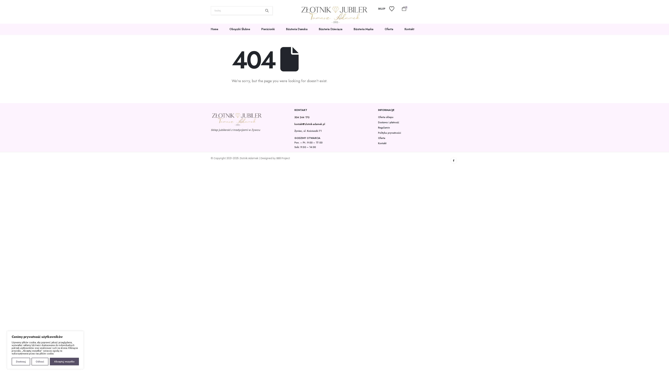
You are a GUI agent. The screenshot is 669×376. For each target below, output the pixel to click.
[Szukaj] (267, 10)
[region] (45, 350)
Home (214, 29)
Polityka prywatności (389, 133)
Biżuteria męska (363, 29)
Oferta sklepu (385, 117)
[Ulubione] (394, 8)
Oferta (389, 29)
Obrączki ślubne (239, 29)
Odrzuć (40, 361)
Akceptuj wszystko (64, 361)
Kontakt (409, 29)
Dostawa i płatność (388, 122)
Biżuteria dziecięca (330, 29)
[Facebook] (453, 160)
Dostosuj (21, 361)
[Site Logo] (334, 15)
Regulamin (384, 127)
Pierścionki (268, 29)
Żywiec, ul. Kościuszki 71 (308, 131)
